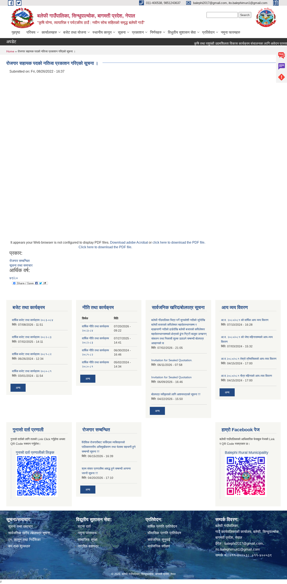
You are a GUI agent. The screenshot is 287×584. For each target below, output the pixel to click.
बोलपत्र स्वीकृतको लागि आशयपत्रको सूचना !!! (175, 394)
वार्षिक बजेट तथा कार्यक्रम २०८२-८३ (31, 337)
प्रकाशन (138, 32)
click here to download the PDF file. (179, 242)
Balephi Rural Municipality (246, 452)
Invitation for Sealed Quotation (171, 377)
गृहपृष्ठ (16, 32)
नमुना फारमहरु (230, 32)
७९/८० (13, 278)
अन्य (18, 387)
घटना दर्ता (84, 526)
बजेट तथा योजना (74, 32)
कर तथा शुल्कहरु (19, 546)
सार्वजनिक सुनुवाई (158, 540)
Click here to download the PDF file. (105, 247)
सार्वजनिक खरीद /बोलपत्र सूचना (29, 533)
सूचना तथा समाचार (21, 265)
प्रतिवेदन (208, 32)
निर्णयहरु (156, 32)
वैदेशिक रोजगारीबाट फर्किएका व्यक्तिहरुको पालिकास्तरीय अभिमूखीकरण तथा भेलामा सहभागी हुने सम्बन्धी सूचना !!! (109, 447)
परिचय (30, 32)
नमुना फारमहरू (87, 533)
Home (10, 51)
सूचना (122, 32)
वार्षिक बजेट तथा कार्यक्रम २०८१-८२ (31, 354)
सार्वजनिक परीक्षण (158, 546)
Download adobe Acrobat (129, 242)
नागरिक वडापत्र (88, 546)
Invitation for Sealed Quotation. (171, 360)
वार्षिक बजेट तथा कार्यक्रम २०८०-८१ (31, 371)
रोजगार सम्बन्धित (19, 261)
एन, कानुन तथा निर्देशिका (24, 540)
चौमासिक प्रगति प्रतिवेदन (164, 533)
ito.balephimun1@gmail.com (237, 549)
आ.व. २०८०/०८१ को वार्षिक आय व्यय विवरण (245, 320)
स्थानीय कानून (102, 32)
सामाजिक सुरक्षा (87, 540)
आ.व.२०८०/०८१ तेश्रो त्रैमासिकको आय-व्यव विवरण (248, 358)
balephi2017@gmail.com (243, 544)
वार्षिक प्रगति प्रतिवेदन (162, 526)
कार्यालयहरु (49, 32)
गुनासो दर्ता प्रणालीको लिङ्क (35, 452)
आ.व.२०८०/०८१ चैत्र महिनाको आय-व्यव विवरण (246, 375)
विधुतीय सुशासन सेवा (182, 32)
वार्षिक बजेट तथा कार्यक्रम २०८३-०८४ (32, 320)
